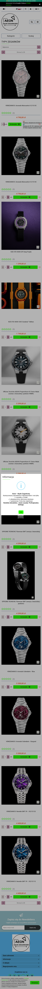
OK (21, 512)
